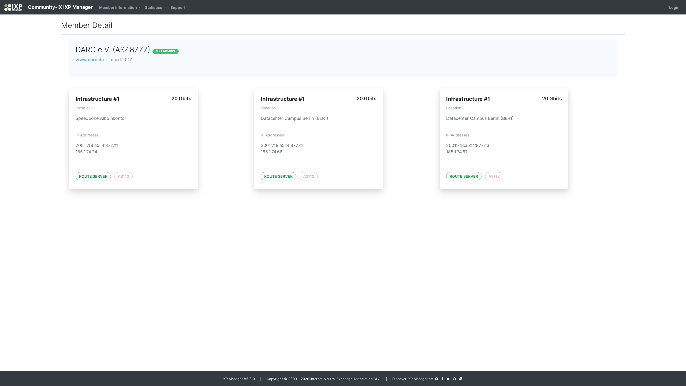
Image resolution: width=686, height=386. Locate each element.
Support (177, 7)
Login (674, 7)
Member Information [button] (118, 7)
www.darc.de (90, 59)
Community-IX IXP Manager (60, 7)
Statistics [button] (154, 7)
